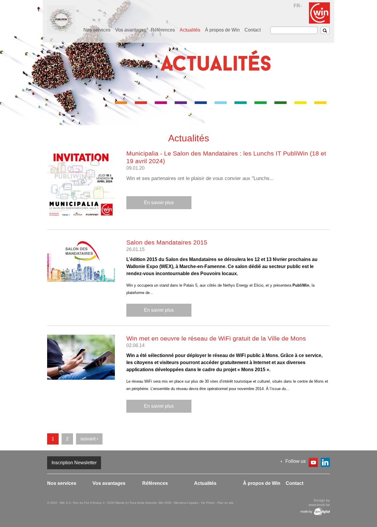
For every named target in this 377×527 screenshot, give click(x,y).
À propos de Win (222, 29)
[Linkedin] (325, 463)
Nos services (96, 29)
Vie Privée (208, 502)
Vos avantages (130, 29)
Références (163, 29)
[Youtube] (313, 463)
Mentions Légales (186, 502)
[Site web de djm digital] (315, 511)
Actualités (190, 29)
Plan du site (225, 502)
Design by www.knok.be (319, 502)
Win (319, 13)
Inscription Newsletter (74, 462)
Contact (252, 29)
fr (297, 5)
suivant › (89, 438)
